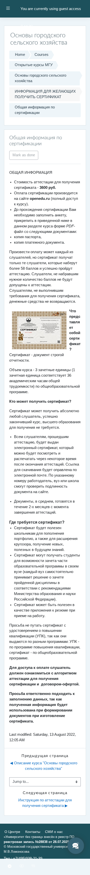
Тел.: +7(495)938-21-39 (23, 858)
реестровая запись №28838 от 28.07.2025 (36, 842)
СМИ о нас (54, 832)
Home (20, 55)
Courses (41, 55)
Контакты (32, 832)
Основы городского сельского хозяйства (40, 78)
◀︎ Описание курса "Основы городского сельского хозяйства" (44, 766)
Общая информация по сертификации (35, 110)
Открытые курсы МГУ (34, 65)
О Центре (12, 832)
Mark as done (23, 155)
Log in (27, 26)
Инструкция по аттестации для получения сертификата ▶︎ (45, 803)
